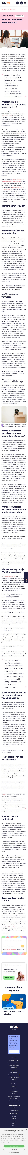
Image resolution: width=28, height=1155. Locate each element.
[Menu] (25, 2)
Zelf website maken (14, 1077)
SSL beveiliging (5, 189)
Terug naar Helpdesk (9, 9)
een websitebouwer (17, 187)
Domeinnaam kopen (14, 1065)
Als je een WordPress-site (8, 576)
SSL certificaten (12, 927)
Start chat (9, 978)
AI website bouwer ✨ (14, 1075)
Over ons (14, 1086)
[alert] (14, 1141)
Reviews (14, 1093)
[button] (14, 1152)
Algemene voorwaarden (14, 1096)
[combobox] (14, 1051)
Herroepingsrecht (14, 1101)
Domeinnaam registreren (14, 1063)
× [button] (26, 1129)
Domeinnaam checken (14, 1060)
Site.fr (14, 1121)
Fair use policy (14, 1098)
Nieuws (14, 1089)
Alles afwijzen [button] (14, 1149)
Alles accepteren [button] (14, 1146)
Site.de (14, 1118)
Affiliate (14, 1079)
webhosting (21, 133)
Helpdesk (14, 1107)
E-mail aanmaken (14, 1070)
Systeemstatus (14, 1091)
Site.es (14, 1126)
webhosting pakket (14, 925)
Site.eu (14, 1123)
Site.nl (4, 794)
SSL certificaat (14, 1072)
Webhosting (14, 1067)
